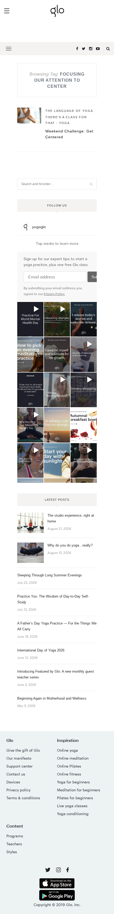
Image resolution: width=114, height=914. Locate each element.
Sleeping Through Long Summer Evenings (49, 575)
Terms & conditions (23, 798)
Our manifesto (18, 758)
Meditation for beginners (78, 790)
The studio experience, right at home (70, 518)
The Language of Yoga (69, 110)
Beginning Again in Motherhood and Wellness (51, 698)
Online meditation (73, 758)
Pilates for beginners (75, 798)
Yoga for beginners (73, 782)
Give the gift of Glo (23, 750)
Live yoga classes (72, 805)
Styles (11, 851)
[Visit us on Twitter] (48, 870)
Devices (13, 782)
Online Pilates (69, 766)
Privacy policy (18, 790)
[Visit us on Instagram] (59, 870)
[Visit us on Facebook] (67, 870)
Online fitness (69, 774)
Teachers (14, 844)
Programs (14, 836)
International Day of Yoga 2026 (40, 650)
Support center (19, 766)
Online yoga (67, 750)
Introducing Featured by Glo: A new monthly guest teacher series (55, 674)
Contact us (15, 774)
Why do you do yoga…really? (70, 545)
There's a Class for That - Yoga (66, 120)
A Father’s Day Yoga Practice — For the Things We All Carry (57, 626)
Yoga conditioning (73, 813)
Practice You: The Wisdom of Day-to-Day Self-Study (53, 599)
